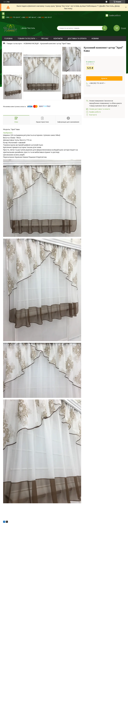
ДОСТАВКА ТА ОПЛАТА (77, 38)
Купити (104, 78)
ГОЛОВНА (8, 38)
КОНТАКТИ (58, 38)
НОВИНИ (95, 38)
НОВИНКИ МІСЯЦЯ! (31, 44)
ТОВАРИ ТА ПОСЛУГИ (26, 38)
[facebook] (4, 522)
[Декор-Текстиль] (10, 28)
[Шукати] (104, 28)
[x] (7, 522)
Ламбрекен (7, 133)
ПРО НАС (44, 38)
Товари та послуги (14, 44)
